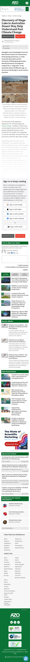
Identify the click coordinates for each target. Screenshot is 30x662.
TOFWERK (7, 461)
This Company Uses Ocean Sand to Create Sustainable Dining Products (19, 401)
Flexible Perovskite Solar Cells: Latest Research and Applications (20, 376)
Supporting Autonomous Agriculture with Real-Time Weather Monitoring (19, 411)
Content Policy (8, 599)
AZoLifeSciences (19, 548)
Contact (6, 586)
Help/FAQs (18, 573)
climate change (6, 126)
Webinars (6, 566)
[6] (5, 420)
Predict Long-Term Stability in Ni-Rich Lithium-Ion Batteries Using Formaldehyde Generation (19, 421)
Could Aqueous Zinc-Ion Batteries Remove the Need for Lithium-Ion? (20, 384)
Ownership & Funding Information (7, 603)
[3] (5, 295)
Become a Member (20, 577)
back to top (24, 609)
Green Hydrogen (19, 564)
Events (17, 560)
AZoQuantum (18, 541)
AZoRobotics (7, 543)
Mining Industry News (15, 520)
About (5, 580)
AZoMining (7, 550)
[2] (5, 288)
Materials (17, 571)
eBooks (6, 573)
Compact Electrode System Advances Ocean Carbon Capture (20, 295)
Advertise (6, 589)
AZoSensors (18, 539)
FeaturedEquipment (15, 274)
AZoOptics (7, 545)
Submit (25, 269)
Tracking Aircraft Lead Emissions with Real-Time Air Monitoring (15, 458)
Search (6, 582)
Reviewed (7, 48)
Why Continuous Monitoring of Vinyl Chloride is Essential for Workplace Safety (20, 392)
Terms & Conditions (9, 591)
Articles (6, 560)
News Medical (19, 545)
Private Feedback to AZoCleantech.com (17, 267)
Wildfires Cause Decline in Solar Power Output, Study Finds (20, 287)
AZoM (5, 539)
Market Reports (8, 569)
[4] (5, 303)
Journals (6, 575)
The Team (17, 575)
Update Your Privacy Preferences (16, 657)
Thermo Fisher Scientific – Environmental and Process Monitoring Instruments (15, 481)
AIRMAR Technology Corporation (13, 469)
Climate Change (17, 16)
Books (5, 571)
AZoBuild (6, 548)
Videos (17, 558)
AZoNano (6, 541)
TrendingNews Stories (5, 274)
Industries (18, 569)
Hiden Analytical (9, 494)
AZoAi (16, 543)
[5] (5, 313)
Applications (18, 566)
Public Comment (23, 265)
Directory (6, 562)
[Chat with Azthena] (25, 658)
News (9, 16)
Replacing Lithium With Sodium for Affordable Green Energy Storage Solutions (20, 314)
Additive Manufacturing (15, 503)
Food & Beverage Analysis (16, 512)
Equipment (7, 564)
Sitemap (6, 597)
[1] (5, 280)
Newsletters (7, 584)
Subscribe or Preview (14, 505)
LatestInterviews (24, 274)
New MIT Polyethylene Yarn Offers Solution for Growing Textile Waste (20, 280)
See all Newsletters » (8, 528)
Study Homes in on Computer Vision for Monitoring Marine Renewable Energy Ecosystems (19, 304)
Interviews (18, 562)
